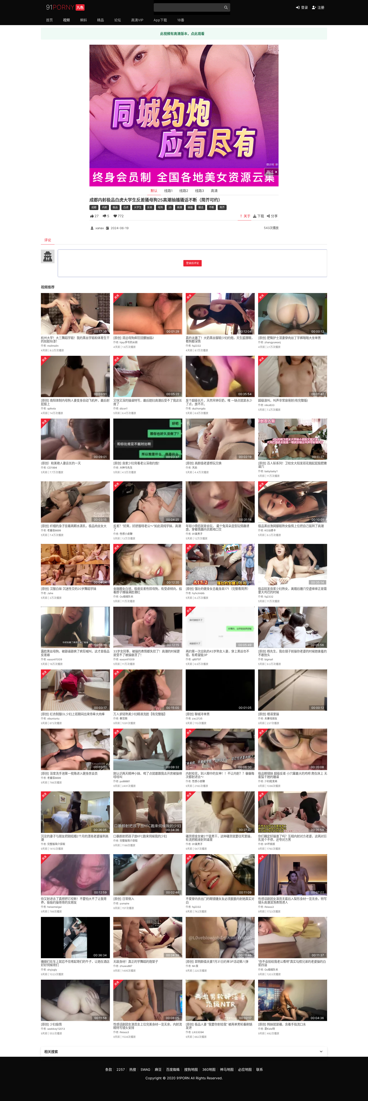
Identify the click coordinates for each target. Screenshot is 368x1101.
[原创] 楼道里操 (268, 714)
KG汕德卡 (270, 530)
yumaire (124, 903)
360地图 (209, 1069)
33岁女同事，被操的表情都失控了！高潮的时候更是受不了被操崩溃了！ (146, 652)
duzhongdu (199, 408)
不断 (211, 207)
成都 (93, 207)
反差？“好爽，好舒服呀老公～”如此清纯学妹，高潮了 (147, 527)
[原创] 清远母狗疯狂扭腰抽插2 (133, 338)
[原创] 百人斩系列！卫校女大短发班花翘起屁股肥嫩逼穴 (292, 464)
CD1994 (52, 467)
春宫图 (123, 718)
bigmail (268, 659)
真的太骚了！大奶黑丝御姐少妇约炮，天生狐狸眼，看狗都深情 (220, 339)
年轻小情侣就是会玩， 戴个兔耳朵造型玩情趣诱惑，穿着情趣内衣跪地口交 (217, 527)
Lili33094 (198, 1032)
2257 (120, 1069)
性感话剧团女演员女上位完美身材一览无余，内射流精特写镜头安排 (147, 1026)
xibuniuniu (53, 718)
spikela (51, 408)
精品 (100, 20)
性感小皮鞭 (126, 533)
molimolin (53, 345)
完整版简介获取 (56, 844)
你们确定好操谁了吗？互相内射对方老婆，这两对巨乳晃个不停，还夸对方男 (292, 837)
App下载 (160, 20)
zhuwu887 (126, 966)
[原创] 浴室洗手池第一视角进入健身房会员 (69, 773)
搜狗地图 (191, 1069)
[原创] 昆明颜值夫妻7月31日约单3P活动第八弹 (217, 961)
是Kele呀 (269, 1028)
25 (169, 207)
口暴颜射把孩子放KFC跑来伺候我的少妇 (140, 836)
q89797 (196, 659)
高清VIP (137, 20)
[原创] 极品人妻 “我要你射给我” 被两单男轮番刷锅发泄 (219, 1026)
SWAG (145, 1069)
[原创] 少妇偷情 (51, 1024)
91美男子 (197, 533)
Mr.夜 (195, 966)
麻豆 (158, 1069)
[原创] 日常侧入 (123, 899)
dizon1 (124, 408)
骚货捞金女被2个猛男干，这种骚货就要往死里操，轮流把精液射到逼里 (219, 837)
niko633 (269, 405)
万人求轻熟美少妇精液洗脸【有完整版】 (140, 714)
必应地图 (245, 1069)
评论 (47, 240)
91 (64, 7)
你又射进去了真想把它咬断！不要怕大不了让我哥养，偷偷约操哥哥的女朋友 (73, 900)
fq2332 (196, 345)
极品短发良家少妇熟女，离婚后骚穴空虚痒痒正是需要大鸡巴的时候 (292, 590)
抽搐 (190, 207)
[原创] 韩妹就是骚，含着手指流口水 (282, 1024)
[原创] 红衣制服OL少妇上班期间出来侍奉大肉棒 (73, 714)
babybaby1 (271, 471)
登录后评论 (192, 263)
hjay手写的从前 (129, 342)
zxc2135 (197, 718)
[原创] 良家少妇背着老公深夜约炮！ (137, 463)
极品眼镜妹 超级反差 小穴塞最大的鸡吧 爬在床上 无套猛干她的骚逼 (292, 775)
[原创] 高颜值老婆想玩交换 (203, 463)
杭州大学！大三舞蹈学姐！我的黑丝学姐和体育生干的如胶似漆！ (75, 339)
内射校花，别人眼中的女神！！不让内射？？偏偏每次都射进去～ (220, 775)
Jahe (50, 593)
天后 (194, 467)
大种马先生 (126, 467)
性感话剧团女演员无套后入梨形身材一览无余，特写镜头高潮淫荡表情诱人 (292, 900)
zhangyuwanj (272, 342)
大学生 (138, 207)
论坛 (117, 20)
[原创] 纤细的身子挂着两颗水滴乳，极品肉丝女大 (73, 526)
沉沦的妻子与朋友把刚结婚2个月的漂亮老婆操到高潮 (74, 837)
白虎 (125, 207)
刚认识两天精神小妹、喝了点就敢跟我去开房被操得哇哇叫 (147, 775)
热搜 (132, 1069)
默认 (154, 191)
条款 (108, 1069)
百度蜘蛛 (173, 1069)
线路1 (168, 191)
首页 (49, 20)
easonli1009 (54, 659)
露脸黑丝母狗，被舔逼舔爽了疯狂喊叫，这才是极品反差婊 (75, 652)
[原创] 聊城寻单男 (198, 714)
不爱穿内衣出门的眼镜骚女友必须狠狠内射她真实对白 (220, 900)
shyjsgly (52, 969)
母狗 (160, 207)
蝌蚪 (83, 20)
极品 (115, 207)
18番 (180, 20)
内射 (104, 207)
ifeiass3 (269, 906)
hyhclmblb (198, 593)
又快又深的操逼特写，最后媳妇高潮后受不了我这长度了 (147, 402)
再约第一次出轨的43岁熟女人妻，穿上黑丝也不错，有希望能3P (217, 652)
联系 (259, 1069)
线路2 (183, 191)
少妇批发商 (270, 781)
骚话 (200, 207)
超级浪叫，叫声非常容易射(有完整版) (283, 400)
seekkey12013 (56, 1028)
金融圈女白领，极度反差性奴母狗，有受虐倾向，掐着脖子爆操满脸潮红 (147, 590)
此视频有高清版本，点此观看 (182, 33)
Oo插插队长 (126, 596)
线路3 (199, 191)
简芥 (222, 207)
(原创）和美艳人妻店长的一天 (61, 463)
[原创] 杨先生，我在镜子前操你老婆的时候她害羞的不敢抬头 (292, 652)
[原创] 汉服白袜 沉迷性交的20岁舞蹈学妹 (68, 589)
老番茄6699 (54, 530)
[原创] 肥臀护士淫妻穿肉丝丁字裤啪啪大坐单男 (289, 338)
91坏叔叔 (269, 844)
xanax (100, 228)
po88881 (125, 781)
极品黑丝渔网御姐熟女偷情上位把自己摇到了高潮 (291, 526)
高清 (214, 191)
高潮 (179, 207)
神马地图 (227, 1069)
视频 (66, 20)
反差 (149, 207)
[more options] (321, 1052)
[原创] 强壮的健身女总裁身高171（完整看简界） (218, 589)
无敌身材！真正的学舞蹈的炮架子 (135, 961)
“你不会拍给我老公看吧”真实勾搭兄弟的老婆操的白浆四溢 (292, 963)
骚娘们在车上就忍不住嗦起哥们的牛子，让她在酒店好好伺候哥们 (75, 963)
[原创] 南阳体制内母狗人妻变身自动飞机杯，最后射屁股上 (75, 402)
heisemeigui (54, 906)
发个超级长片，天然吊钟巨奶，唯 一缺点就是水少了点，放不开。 (219, 402)
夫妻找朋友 (270, 718)
